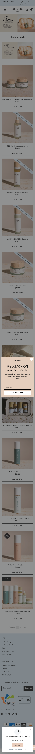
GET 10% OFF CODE (17, 393)
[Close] (31, 359)
